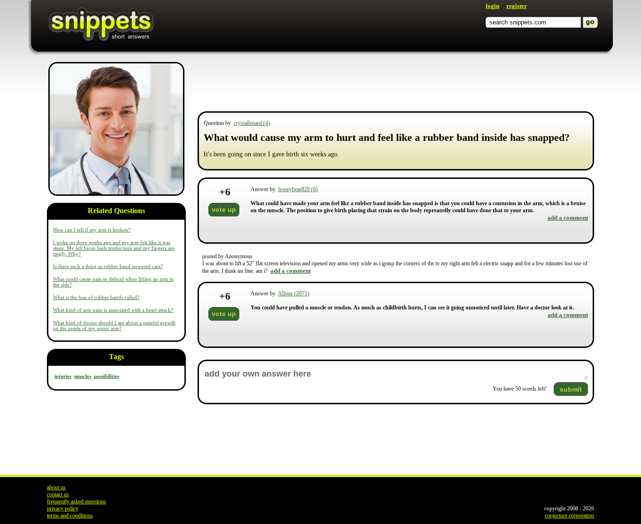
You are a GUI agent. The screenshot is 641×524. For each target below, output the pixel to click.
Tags (116, 357)
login (492, 5)
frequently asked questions (76, 501)
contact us (58, 494)
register (516, 5)
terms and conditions (70, 515)
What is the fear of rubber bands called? (96, 297)
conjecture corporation (569, 515)
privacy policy (62, 508)
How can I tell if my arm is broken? (91, 229)
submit (571, 389)
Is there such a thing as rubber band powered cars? (108, 266)
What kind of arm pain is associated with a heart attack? (113, 310)
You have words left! (520, 388)
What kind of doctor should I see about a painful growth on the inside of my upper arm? (114, 325)
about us (56, 487)
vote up (224, 209)
